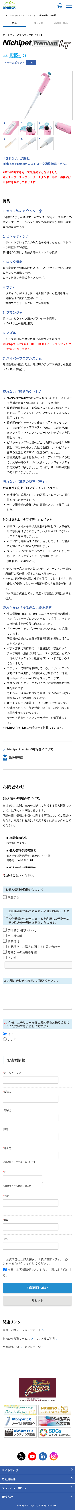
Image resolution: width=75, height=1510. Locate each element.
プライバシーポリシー (15, 1488)
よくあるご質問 (45, 1338)
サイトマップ (10, 1470)
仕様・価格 (37, 23)
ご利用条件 (8, 1479)
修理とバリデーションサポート (22, 1330)
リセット (37, 1300)
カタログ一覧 (33, 1347)
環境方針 (7, 1497)
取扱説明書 (16, 757)
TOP (5, 15)
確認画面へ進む (37, 1287)
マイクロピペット (28, 15)
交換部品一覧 (11, 1347)
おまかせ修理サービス (16, 1338)
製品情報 (14, 15)
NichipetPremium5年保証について (30, 749)
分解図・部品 (61, 23)
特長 (14, 23)
